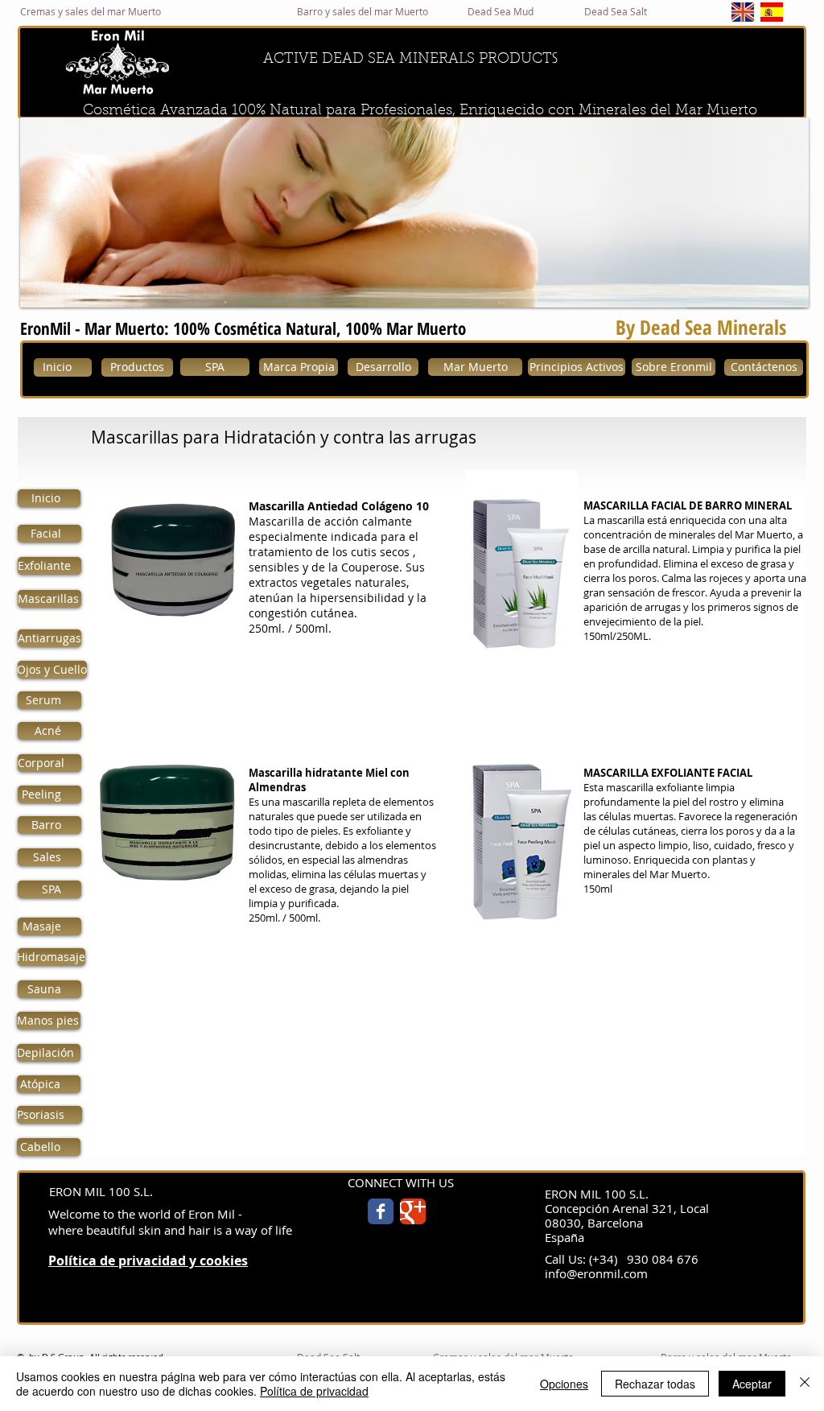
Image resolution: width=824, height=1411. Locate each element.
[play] (775, 293)
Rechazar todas (655, 1384)
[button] (414, 212)
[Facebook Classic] (380, 1211)
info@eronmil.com (596, 1273)
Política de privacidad (314, 1391)
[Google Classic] (413, 1211)
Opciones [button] (564, 1384)
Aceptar (752, 1384)
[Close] (804, 1383)
